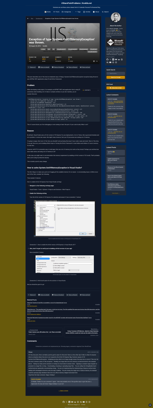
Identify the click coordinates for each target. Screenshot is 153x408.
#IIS (53, 49)
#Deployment (33, 314)
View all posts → (115, 193)
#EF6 (49, 49)
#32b (28, 306)
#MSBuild (39, 314)
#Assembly (34, 306)
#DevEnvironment (84, 49)
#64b (31, 306)
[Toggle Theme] (150, 405)
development (39, 18)
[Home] (27, 18)
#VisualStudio (93, 49)
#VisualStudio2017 (61, 49)
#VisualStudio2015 (92, 51)
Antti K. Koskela (36, 379)
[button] (63, 43)
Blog (32, 18)
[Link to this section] (26, 85)
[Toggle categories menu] (72, 12)
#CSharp (43, 49)
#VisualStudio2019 (72, 49)
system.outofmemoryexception (87, 372)
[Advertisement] (115, 221)
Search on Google (115, 77)
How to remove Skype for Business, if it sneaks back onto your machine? (115, 102)
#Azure (28, 314)
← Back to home (63, 390)
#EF (32, 321)
